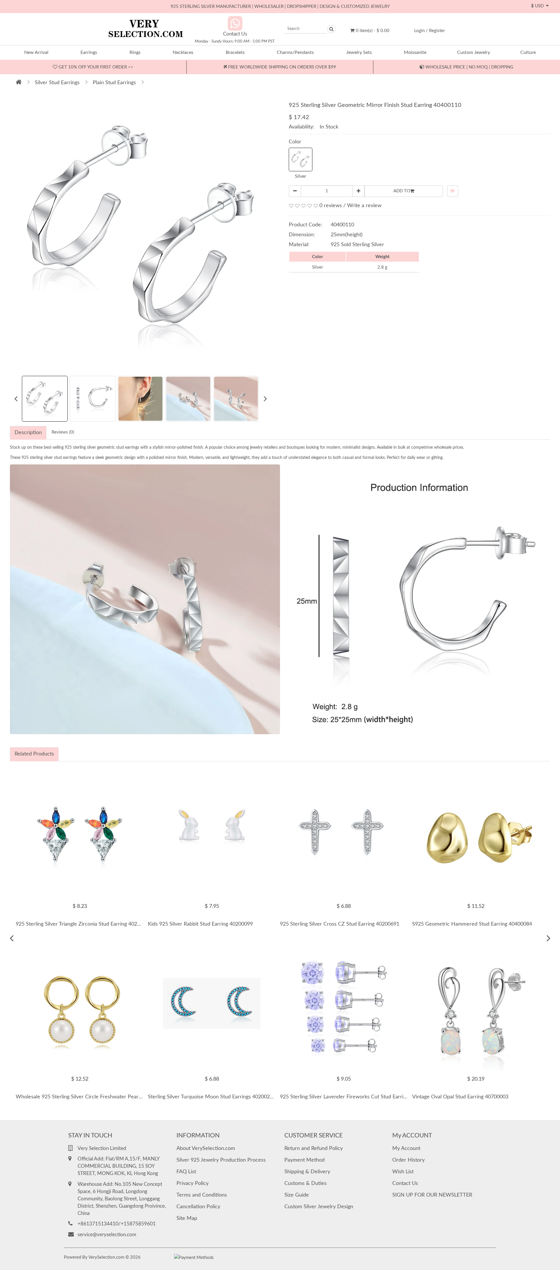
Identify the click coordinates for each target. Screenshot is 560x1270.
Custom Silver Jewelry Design (318, 1206)
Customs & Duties (305, 1183)
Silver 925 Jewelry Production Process (221, 1160)
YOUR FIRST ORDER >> (95, 67)
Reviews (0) (63, 432)
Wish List (403, 1171)
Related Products (34, 754)
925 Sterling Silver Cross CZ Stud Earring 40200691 (339, 924)
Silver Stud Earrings (57, 82)
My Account (406, 1148)
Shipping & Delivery (307, 1171)
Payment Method (304, 1160)
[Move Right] (548, 938)
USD (538, 6)
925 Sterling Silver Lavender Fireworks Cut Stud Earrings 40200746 (358, 1097)
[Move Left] (11, 938)
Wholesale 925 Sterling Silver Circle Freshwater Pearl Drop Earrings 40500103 (107, 1097)
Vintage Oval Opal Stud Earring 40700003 (460, 1097)
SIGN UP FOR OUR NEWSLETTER (432, 1195)
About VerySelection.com (205, 1148)
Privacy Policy (192, 1183)
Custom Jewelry (473, 52)
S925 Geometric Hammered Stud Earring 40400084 (472, 924)
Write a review (364, 205)
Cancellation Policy (198, 1206)
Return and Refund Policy (313, 1148)
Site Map (186, 1218)
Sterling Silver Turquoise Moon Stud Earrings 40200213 (212, 1097)
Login (419, 31)
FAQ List (186, 1171)
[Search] (331, 29)
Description (28, 432)
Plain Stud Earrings (114, 82)
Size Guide (296, 1195)
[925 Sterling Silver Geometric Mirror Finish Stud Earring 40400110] (143, 233)
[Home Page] (19, 82)
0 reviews (330, 205)
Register (437, 31)
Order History (408, 1160)
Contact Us (405, 1183)
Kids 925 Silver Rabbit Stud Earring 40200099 (200, 924)
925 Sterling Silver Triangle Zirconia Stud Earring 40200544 (84, 924)
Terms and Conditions (201, 1195)
